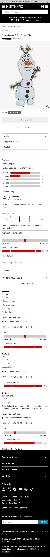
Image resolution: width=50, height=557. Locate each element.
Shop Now (33, 2)
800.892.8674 (32, 549)
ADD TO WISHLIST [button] (25, 127)
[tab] (25, 75)
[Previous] (2, 2)
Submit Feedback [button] (20, 508)
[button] (3, 6)
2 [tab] (26, 106)
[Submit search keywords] (3, 11)
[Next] (47, 2)
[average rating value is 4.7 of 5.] (7, 38)
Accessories (12, 27)
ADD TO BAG (25, 120)
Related (7, 147)
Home (4, 27)
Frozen (5, 31)
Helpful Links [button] (8, 463)
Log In (37, 20)
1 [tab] (23, 106)
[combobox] (25, 12)
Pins (19, 27)
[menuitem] (46, 6)
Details (6, 136)
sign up (43, 522)
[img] (3, 489)
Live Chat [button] (26, 497)
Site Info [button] (6, 476)
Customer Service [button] (10, 457)
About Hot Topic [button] (9, 470)
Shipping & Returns (11, 141)
